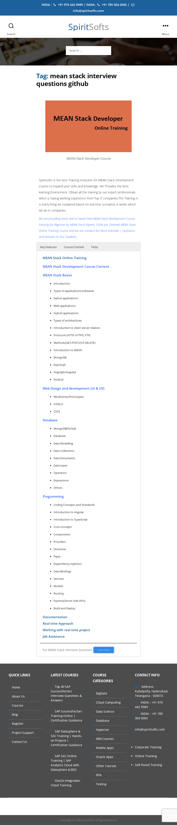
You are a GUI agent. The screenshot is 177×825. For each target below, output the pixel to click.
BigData (101, 693)
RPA (98, 775)
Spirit (88, 26)
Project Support (23, 733)
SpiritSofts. (88, 820)
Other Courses (106, 766)
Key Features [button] (48, 247)
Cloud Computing (108, 702)
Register (17, 723)
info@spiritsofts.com (150, 729)
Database (102, 720)
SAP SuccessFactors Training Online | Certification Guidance (66, 715)
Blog (15, 714)
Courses (17, 705)
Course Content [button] (74, 247)
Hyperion (102, 730)
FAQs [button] (94, 247)
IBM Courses (105, 739)
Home (16, 687)
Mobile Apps (105, 748)
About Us (18, 696)
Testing (101, 784)
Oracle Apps (104, 757)
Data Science (105, 711)
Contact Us (19, 742)
